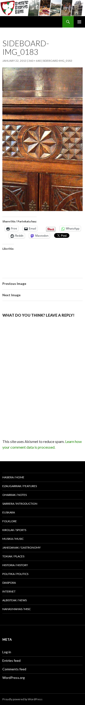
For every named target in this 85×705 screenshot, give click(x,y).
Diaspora (9, 582)
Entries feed (11, 660)
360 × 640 (34, 60)
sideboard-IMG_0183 (57, 60)
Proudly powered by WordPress (22, 699)
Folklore (9, 521)
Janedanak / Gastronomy (21, 547)
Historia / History (15, 565)
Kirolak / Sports (14, 530)
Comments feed (14, 669)
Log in (6, 652)
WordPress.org (13, 678)
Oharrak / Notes (14, 495)
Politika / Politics (15, 574)
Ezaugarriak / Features (19, 486)
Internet (9, 591)
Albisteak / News (14, 600)
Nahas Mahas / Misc (16, 609)
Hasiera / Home (13, 477)
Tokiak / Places (13, 556)
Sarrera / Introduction (19, 503)
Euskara (8, 512)
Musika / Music (13, 538)
